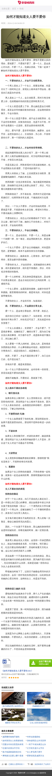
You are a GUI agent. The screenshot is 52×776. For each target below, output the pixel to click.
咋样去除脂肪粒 (33, 737)
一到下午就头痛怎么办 (36, 744)
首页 (14, 9)
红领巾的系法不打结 (11, 748)
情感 (21, 9)
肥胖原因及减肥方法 (35, 756)
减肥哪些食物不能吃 (11, 737)
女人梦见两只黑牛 (34, 752)
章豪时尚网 (21, 773)
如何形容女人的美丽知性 (13, 741)
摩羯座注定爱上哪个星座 (13, 756)
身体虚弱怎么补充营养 (36, 741)
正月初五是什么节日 (35, 748)
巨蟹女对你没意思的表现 (13, 744)
